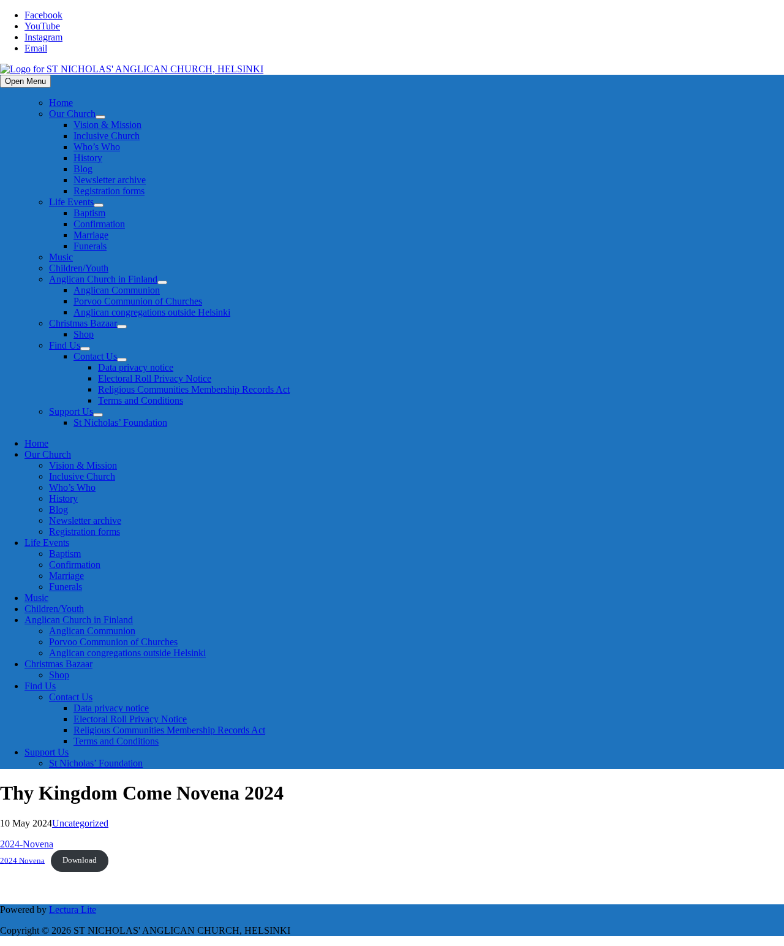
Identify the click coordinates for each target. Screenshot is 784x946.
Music (61, 257)
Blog (83, 169)
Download (79, 860)
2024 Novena (22, 860)
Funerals (90, 246)
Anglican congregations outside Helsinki (152, 312)
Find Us (64, 345)
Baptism (89, 213)
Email (35, 48)
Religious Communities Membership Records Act (194, 389)
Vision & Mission (107, 124)
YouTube (42, 26)
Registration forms (109, 191)
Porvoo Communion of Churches (138, 301)
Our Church (72, 113)
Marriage (91, 235)
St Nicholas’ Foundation (120, 422)
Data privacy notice (135, 367)
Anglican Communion (117, 290)
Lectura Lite (72, 909)
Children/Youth (78, 268)
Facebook (43, 15)
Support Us (71, 411)
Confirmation (99, 224)
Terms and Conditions (140, 400)
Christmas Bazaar (83, 323)
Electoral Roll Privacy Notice (154, 378)
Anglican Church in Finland (103, 279)
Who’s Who (97, 147)
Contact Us (95, 356)
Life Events (71, 202)
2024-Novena (26, 844)
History (88, 158)
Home (61, 102)
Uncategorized (80, 823)
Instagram (43, 37)
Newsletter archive (110, 180)
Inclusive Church (107, 136)
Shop (84, 334)
